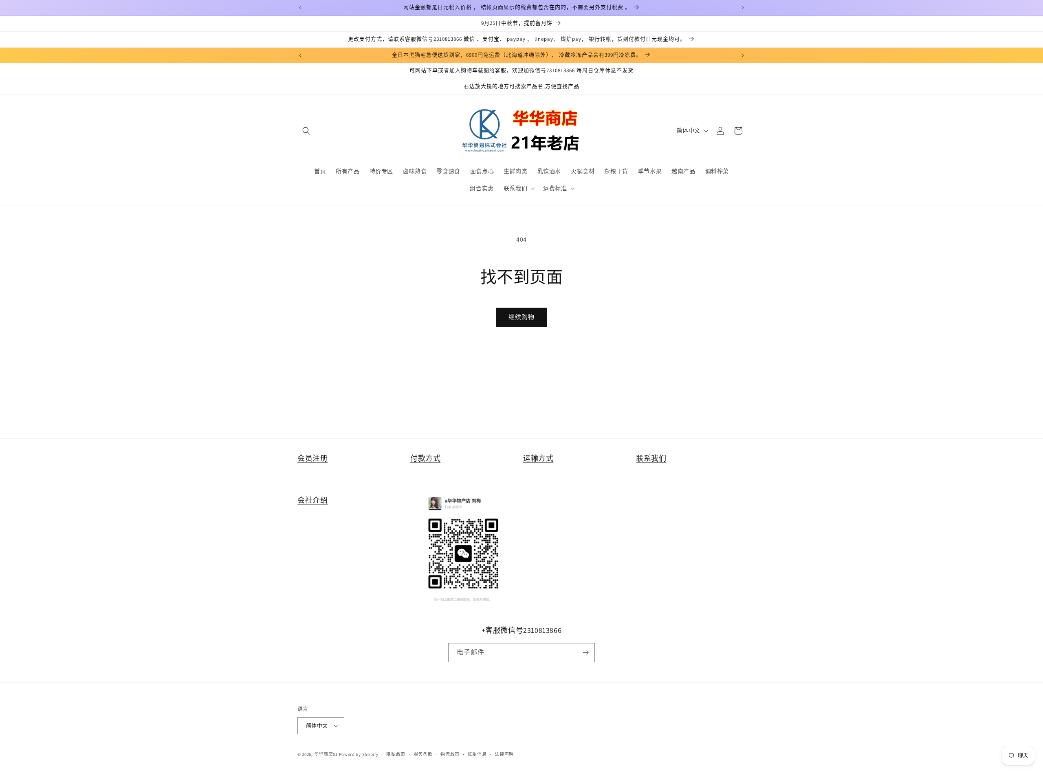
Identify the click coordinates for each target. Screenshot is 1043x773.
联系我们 (651, 458)
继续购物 (521, 317)
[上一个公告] (300, 7)
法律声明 (504, 754)
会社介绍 (312, 500)
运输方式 (538, 458)
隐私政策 (395, 754)
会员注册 (312, 458)
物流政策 (450, 754)
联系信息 (477, 754)
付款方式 (425, 458)
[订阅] (585, 652)
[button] (306, 131)
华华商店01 (326, 754)
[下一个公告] (743, 7)
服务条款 (423, 754)
